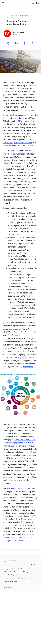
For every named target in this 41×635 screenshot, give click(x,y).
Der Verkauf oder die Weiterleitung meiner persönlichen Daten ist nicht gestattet (19, 579)
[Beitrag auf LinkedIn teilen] (16, 43)
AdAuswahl (9, 587)
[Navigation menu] (3, 3)
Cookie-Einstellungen (9, 575)
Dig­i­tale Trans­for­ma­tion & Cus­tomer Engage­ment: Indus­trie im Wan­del (19, 442)
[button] (20, 560)
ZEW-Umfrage (24, 121)
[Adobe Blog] (9, 3)
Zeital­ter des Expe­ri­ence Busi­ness (21, 488)
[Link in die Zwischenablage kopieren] (33, 43)
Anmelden (35, 3)
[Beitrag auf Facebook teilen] (24, 43)
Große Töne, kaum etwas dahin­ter (18, 142)
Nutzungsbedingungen (29, 572)
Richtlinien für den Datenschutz (12, 572)
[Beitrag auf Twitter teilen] (8, 43)
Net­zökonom (28, 366)
